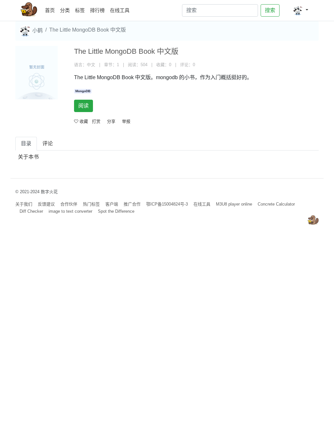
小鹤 (37, 30)
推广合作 (132, 204)
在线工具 (119, 10)
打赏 (96, 121)
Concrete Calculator (276, 204)
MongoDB (82, 91)
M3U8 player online (234, 204)
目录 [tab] (26, 143)
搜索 (270, 10)
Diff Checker (31, 211)
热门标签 (91, 204)
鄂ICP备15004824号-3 (167, 204)
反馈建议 (46, 204)
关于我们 (23, 204)
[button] (300, 10)
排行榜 (97, 10)
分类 (65, 10)
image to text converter (70, 211)
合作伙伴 (68, 204)
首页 (51, 10)
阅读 (83, 105)
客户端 (111, 204)
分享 (111, 121)
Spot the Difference (116, 211)
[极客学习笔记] (29, 10)
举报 (126, 121)
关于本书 (28, 157)
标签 (80, 10)
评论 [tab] (47, 143)
